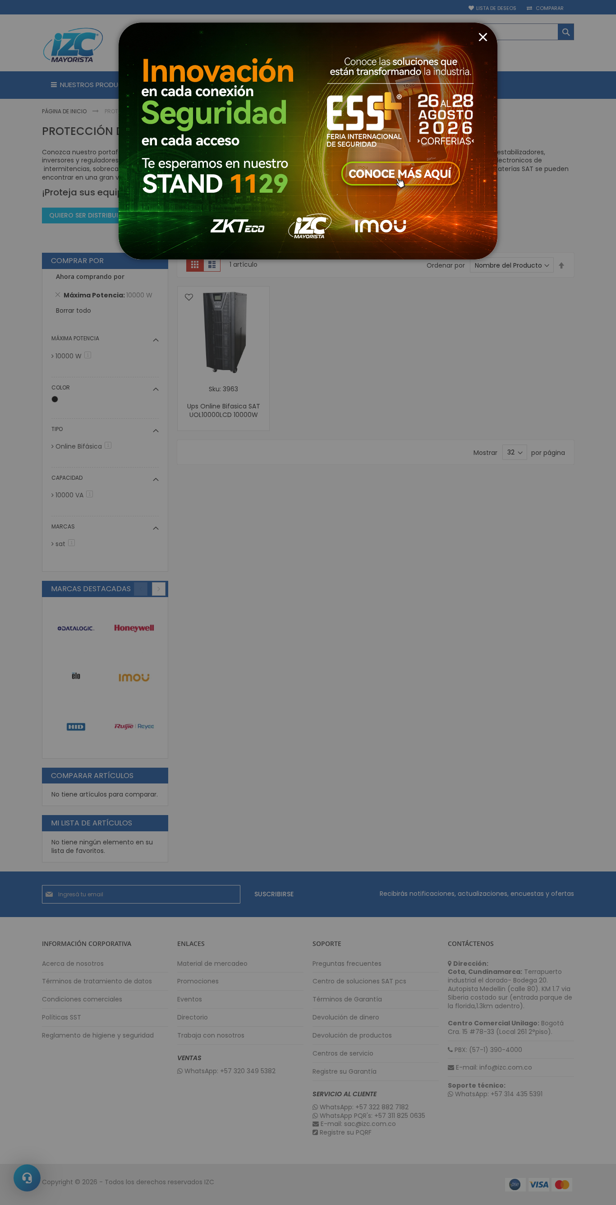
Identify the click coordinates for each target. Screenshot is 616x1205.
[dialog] (308, 602)
